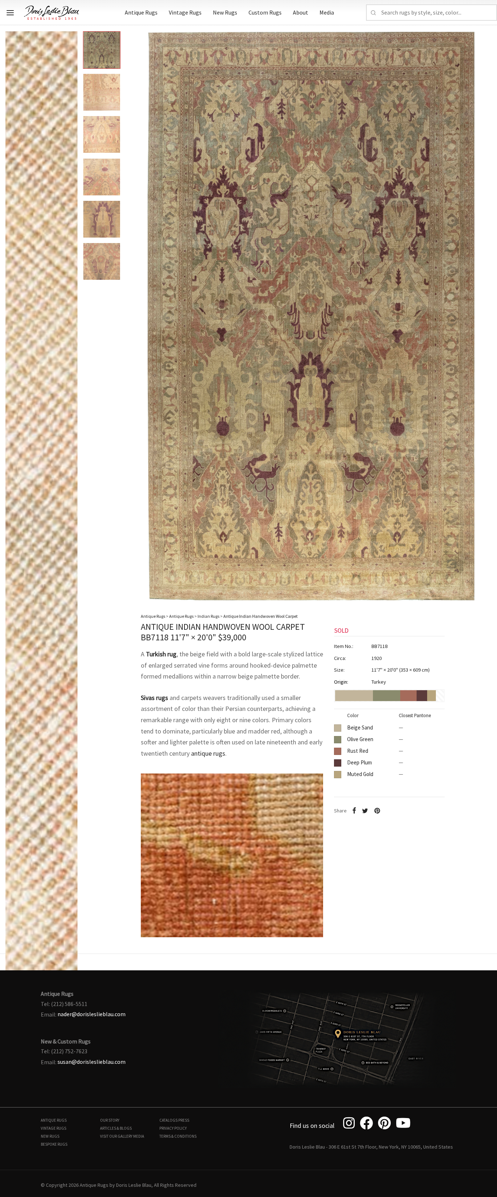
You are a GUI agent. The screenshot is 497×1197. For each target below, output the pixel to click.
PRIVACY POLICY (173, 1128)
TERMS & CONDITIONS (177, 1136)
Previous (12, 310)
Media (326, 12)
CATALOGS (168, 1120)
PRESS (183, 1120)
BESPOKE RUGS (54, 1144)
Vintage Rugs (185, 12)
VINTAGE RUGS (53, 1128)
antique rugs (208, 753)
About (300, 12)
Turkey (378, 682)
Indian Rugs (208, 616)
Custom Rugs (265, 12)
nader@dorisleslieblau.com (91, 1014)
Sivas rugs (154, 697)
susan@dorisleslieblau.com (91, 1061)
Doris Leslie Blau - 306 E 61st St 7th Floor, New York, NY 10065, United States (371, 1147)
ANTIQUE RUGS (54, 1120)
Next (484, 310)
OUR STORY (109, 1120)
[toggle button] (10, 12)
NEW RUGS (50, 1136)
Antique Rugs (141, 12)
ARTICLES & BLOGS (116, 1128)
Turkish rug (161, 654)
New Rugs (225, 12)
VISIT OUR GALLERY (116, 1136)
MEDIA (138, 1136)
